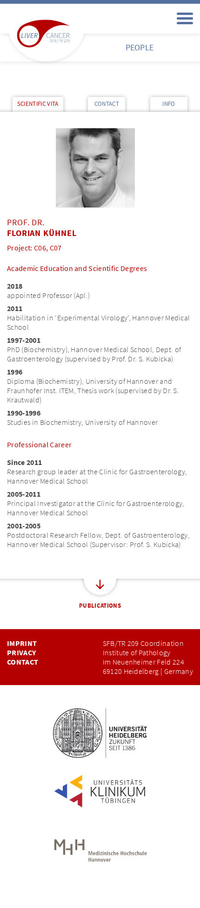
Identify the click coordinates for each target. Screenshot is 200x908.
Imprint (22, 643)
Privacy (21, 652)
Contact (22, 661)
